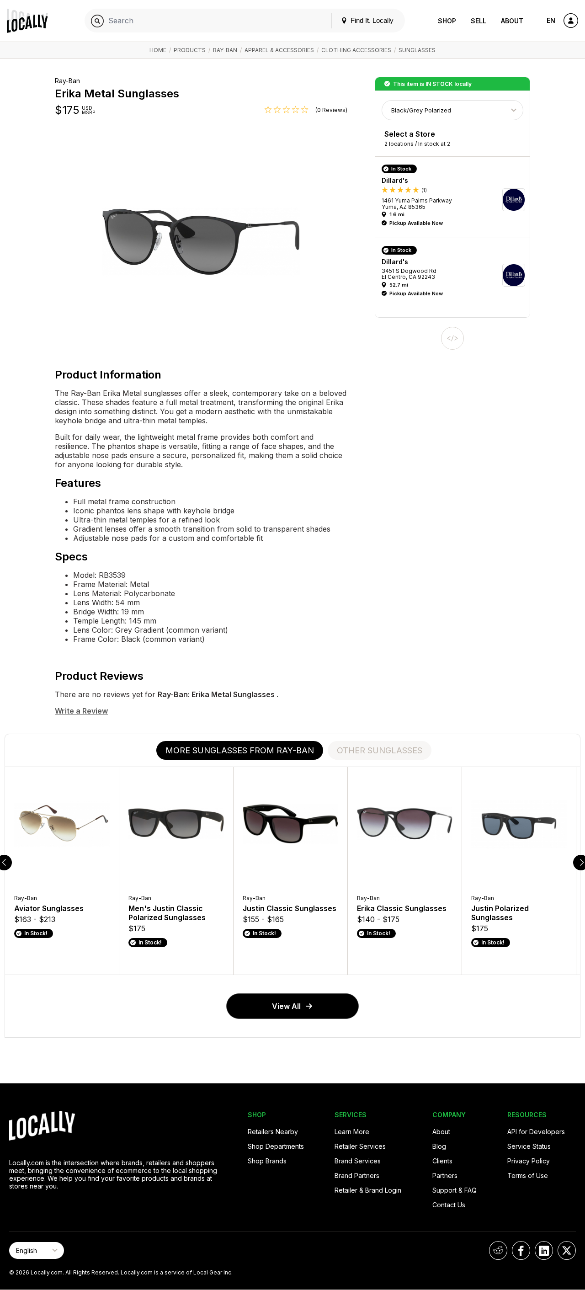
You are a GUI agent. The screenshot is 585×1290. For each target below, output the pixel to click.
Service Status (529, 1146)
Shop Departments (276, 1146)
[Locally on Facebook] (521, 1250)
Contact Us (448, 1205)
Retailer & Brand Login (368, 1190)
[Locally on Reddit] (498, 1250)
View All (286, 1006)
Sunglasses (417, 50)
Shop (447, 21)
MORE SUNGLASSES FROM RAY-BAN (239, 750)
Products (190, 50)
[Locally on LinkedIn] (544, 1250)
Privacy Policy (528, 1161)
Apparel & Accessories (279, 50)
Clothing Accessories (356, 50)
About (512, 21)
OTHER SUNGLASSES (379, 750)
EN (551, 20)
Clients (442, 1161)
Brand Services (358, 1161)
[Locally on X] (567, 1250)
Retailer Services (360, 1146)
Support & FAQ (454, 1190)
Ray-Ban (225, 50)
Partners (444, 1175)
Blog (439, 1146)
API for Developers (536, 1131)
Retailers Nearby (273, 1131)
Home (157, 50)
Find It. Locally (371, 20)
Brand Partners (357, 1175)
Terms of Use (527, 1175)
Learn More (352, 1131)
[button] (456, 199)
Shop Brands (267, 1161)
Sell (478, 21)
